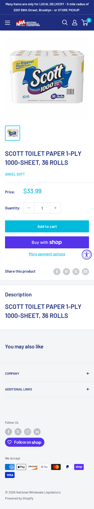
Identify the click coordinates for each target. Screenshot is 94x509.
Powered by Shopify (19, 498)
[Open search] (65, 22)
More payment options (47, 254)
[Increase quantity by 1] (55, 208)
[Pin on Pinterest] (66, 271)
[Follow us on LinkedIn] (37, 431)
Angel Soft (15, 174)
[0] (85, 23)
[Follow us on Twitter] (18, 431)
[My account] (74, 22)
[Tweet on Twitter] (75, 271)
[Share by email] (85, 271)
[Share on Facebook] (56, 271)
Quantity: (12, 208)
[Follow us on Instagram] (27, 431)
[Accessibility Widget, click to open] (87, 255)
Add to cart (47, 226)
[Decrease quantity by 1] (29, 208)
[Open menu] (7, 23)
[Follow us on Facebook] (8, 431)
